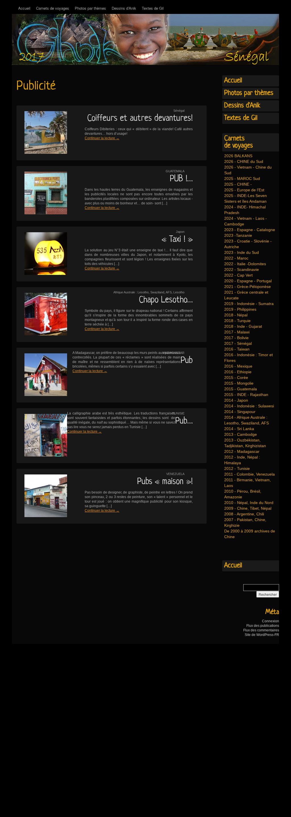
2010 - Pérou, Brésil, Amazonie (242, 494)
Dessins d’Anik (124, 8)
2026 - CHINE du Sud (243, 161)
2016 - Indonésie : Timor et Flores (248, 357)
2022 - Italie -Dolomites (245, 264)
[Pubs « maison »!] (42, 496)
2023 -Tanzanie (238, 235)
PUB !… (181, 179)
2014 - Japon (236, 400)
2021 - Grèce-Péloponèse (247, 286)
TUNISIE (178, 413)
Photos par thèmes (90, 8)
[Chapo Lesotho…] (42, 314)
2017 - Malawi (237, 332)
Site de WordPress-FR (262, 635)
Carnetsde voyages (238, 142)
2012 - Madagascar (241, 451)
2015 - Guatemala (240, 389)
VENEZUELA (175, 474)
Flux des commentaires (261, 630)
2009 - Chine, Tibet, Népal (247, 508)
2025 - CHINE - (238, 184)
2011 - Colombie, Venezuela (249, 474)
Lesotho (178, 292)
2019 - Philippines (240, 309)
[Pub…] (42, 435)
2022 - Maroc (236, 258)
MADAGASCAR (173, 352)
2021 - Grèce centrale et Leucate (246, 295)
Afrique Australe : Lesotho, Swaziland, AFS (142, 292)
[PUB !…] (42, 193)
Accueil (24, 8)
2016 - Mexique (238, 366)
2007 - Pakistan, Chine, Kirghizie (245, 522)
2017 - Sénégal (238, 343)
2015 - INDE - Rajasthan (246, 394)
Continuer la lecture (102, 138)
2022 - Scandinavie (241, 269)
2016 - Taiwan (237, 349)
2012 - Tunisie (237, 468)
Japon (180, 231)
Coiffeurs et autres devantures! (140, 118)
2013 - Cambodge (240, 434)
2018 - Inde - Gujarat (243, 326)
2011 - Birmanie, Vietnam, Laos (247, 483)
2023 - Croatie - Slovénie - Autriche (248, 244)
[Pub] (42, 375)
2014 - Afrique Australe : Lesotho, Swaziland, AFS (246, 420)
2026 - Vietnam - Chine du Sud (248, 170)
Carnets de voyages (52, 8)
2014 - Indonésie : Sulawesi (249, 406)
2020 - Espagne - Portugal (248, 281)
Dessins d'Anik (242, 105)
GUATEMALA (175, 171)
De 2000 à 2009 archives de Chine (249, 534)
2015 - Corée (236, 377)
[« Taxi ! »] (42, 254)
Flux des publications (262, 626)
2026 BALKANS (238, 156)
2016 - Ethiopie (237, 372)
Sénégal (178, 110)
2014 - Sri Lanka (239, 428)
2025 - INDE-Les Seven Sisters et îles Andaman (245, 198)
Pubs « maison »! (165, 482)
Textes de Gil (153, 8)
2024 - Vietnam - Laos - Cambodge (245, 221)
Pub (186, 361)
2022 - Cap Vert (238, 275)
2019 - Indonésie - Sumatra (249, 303)
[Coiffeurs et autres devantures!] (42, 132)
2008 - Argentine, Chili (244, 514)
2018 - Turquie (237, 320)
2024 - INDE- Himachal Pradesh (245, 210)
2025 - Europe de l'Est (244, 190)
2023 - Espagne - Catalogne (249, 229)
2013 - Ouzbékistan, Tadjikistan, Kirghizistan (245, 443)
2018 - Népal (236, 315)
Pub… (184, 421)
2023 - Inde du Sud (241, 252)
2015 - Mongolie (238, 383)
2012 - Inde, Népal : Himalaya (242, 460)
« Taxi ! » (177, 239)
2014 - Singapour (239, 411)
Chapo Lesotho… (166, 300)
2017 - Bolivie (236, 337)
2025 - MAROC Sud (242, 178)
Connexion (270, 621)
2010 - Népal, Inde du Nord (248, 502)
